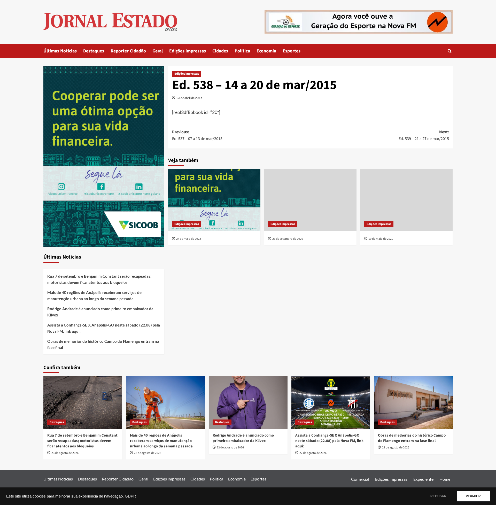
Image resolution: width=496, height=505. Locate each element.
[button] (449, 51)
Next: (424, 135)
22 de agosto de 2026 (313, 453)
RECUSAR (438, 496)
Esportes (291, 51)
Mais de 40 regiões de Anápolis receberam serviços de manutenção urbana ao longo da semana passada (94, 295)
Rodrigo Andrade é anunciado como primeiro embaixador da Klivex (100, 311)
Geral (157, 51)
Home (444, 479)
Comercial (360, 479)
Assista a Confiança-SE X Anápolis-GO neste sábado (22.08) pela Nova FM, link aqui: (103, 328)
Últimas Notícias (60, 51)
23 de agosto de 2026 (65, 453)
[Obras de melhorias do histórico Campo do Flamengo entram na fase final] (413, 402)
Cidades (220, 51)
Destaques (93, 51)
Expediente (423, 479)
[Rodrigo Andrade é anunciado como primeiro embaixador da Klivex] (248, 402)
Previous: (197, 135)
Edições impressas (187, 51)
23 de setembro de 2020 (287, 239)
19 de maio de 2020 (380, 239)
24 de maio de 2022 (188, 239)
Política (242, 51)
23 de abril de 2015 (189, 98)
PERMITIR (473, 496)
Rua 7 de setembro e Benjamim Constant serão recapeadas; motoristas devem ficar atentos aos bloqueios (99, 279)
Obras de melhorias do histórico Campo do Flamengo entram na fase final (103, 344)
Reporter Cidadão (128, 51)
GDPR (130, 496)
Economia (266, 51)
